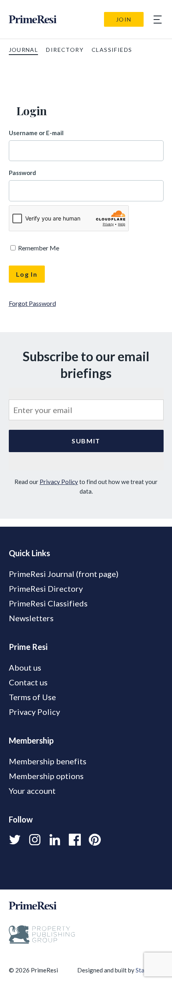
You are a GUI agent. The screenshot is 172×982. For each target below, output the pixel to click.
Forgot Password (32, 303)
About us (25, 667)
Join (124, 19)
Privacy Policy (59, 481)
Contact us (28, 682)
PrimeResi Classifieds (48, 603)
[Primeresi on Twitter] (15, 840)
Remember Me (38, 248)
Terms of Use (32, 697)
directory (65, 49)
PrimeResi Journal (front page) (63, 574)
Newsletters (31, 618)
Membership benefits (47, 761)
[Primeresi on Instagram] (35, 840)
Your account (32, 790)
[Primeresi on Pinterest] (95, 840)
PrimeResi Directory (46, 588)
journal (23, 49)
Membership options (46, 776)
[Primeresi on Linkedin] (55, 840)
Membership (31, 740)
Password (22, 172)
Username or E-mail (36, 132)
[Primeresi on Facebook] (75, 840)
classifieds (112, 49)
